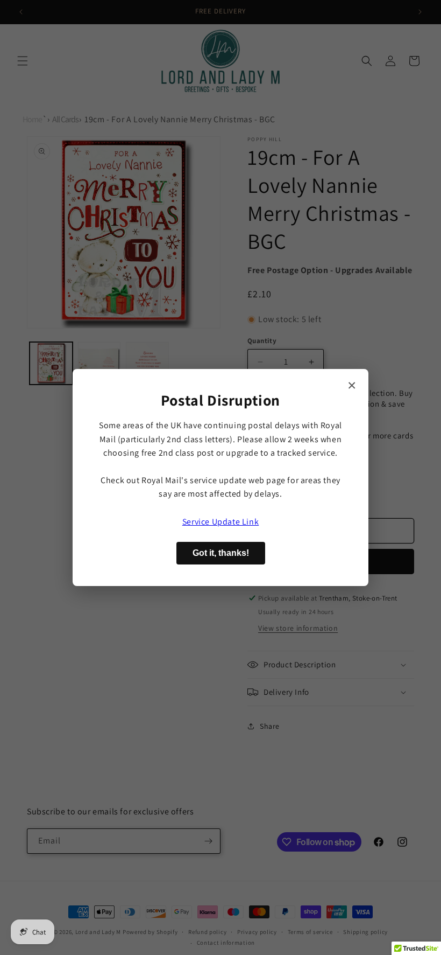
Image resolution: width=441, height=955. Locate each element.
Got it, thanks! (221, 552)
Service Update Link (220, 521)
